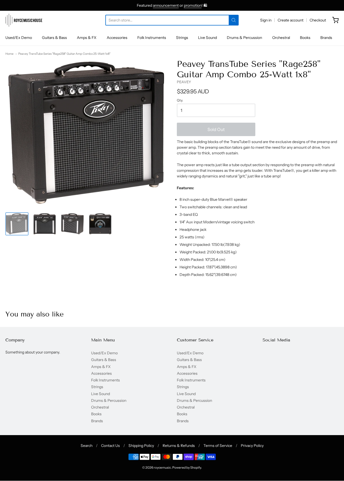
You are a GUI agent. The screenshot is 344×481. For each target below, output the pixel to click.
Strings (182, 37)
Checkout (318, 20)
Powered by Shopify (186, 467)
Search (86, 445)
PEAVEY (184, 82)
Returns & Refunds (179, 445)
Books (305, 37)
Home (9, 54)
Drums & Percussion (244, 37)
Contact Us (110, 445)
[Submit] (234, 20)
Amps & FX (86, 37)
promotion (193, 5)
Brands (326, 37)
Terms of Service (217, 445)
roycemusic (162, 467)
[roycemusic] (23, 20)
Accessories (117, 37)
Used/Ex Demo (18, 37)
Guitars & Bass (54, 37)
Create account (290, 20)
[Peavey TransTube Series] (16, 223)
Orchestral (281, 37)
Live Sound (207, 37)
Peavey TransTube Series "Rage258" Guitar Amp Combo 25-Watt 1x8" (64, 54)
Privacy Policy (252, 445)
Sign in (265, 20)
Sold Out (216, 129)
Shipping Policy (141, 445)
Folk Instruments (151, 37)
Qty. (180, 100)
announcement (166, 5)
